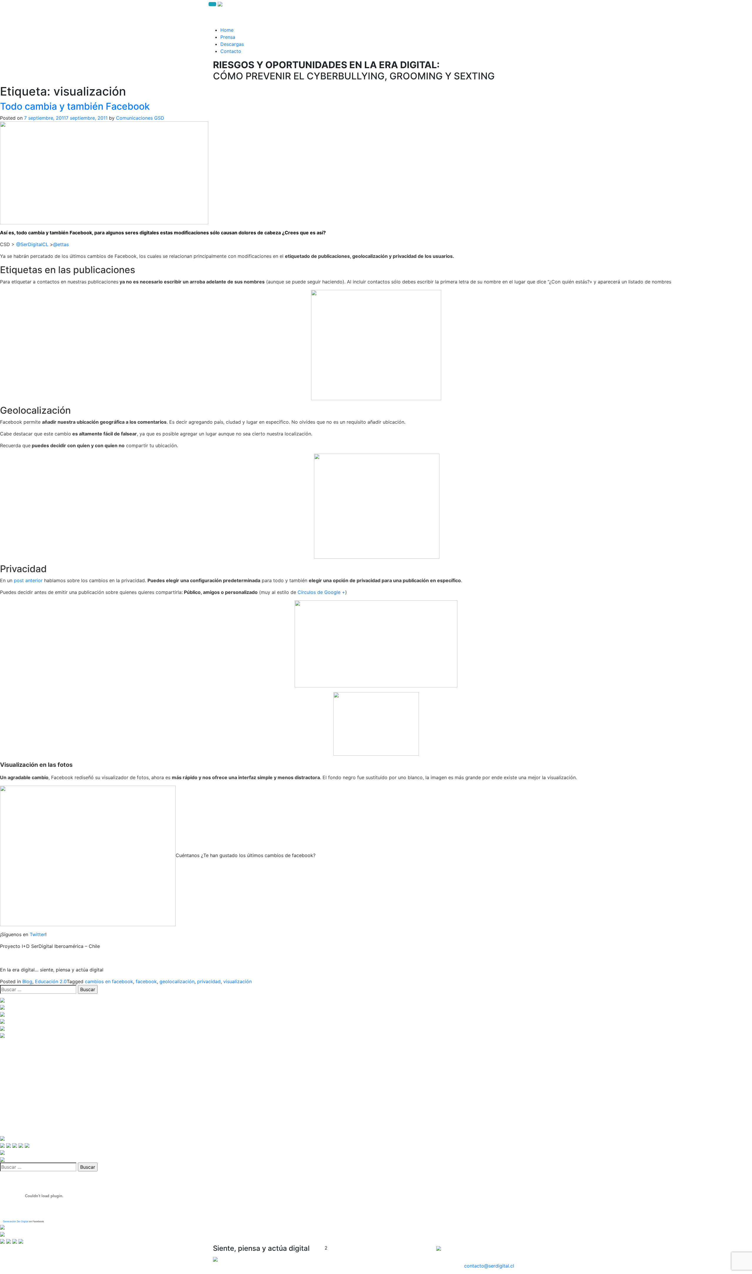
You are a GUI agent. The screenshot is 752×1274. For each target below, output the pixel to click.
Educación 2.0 (51, 981)
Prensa (227, 37)
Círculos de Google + (321, 592)
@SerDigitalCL (32, 244)
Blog (27, 981)
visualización (237, 981)
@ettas (61, 244)
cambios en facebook (109, 981)
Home (227, 30)
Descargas (232, 44)
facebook (146, 981)
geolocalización (177, 981)
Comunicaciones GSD (140, 118)
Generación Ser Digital (15, 1221)
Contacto (230, 51)
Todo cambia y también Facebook (75, 106)
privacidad (209, 981)
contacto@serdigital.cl (489, 1266)
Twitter (37, 934)
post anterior (28, 580)
